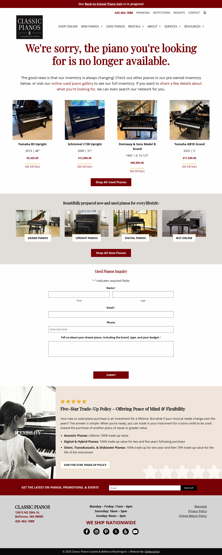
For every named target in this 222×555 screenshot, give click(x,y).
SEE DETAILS (32, 166)
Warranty (200, 506)
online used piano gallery (72, 83)
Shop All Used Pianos (111, 182)
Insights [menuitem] (179, 12)
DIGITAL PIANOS (135, 238)
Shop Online (68, 26)
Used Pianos (115, 26)
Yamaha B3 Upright (32, 144)
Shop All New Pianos (111, 253)
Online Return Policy (193, 516)
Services (170, 26)
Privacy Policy (197, 511)
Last (143, 300)
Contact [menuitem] (194, 12)
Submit (111, 375)
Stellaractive (152, 551)
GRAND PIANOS (38, 238)
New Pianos (90, 26)
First (79, 300)
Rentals (134, 26)
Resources (192, 26)
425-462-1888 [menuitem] (124, 12)
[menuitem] (204, 12)
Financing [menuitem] (143, 12)
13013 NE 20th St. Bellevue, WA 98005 (29, 514)
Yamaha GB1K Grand (189, 144)
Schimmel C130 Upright (85, 144)
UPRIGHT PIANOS (87, 238)
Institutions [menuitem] (161, 12)
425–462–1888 (24, 521)
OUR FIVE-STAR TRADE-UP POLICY (85, 465)
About (152, 26)
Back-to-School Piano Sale (104, 4)
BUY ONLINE (184, 238)
